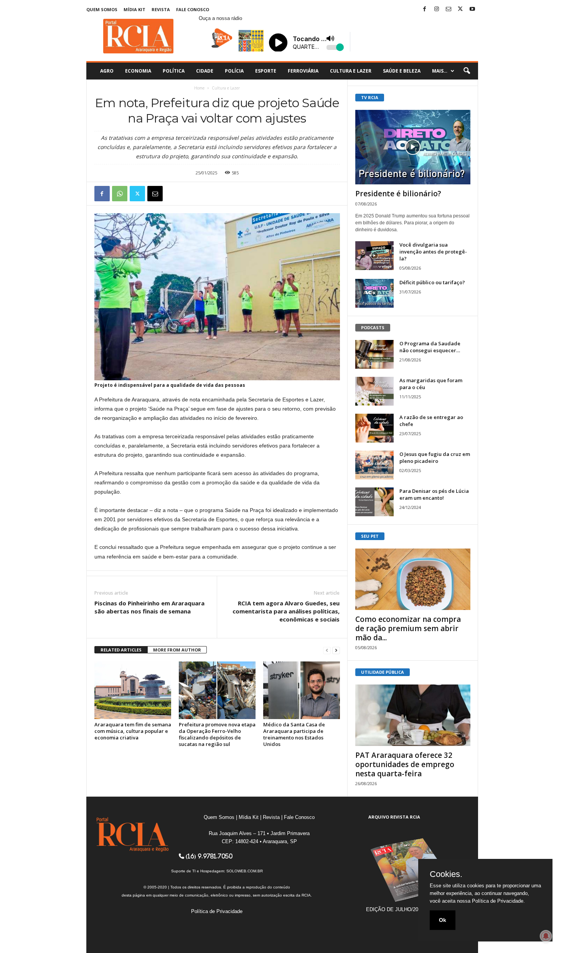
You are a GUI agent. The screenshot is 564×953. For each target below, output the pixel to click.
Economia (138, 71)
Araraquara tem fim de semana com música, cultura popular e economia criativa (132, 731)
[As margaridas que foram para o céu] (374, 391)
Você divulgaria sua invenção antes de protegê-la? (433, 251)
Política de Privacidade (216, 911)
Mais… (439, 71)
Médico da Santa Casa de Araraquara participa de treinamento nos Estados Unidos (294, 734)
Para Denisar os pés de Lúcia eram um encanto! (434, 494)
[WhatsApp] (119, 193)
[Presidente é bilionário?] (412, 147)
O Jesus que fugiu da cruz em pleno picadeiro (434, 457)
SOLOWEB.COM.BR (244, 871)
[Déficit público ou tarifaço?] (374, 293)
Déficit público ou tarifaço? (432, 282)
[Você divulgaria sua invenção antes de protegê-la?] (374, 255)
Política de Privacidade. (498, 901)
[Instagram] (436, 9)
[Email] (155, 193)
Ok (442, 920)
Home (199, 88)
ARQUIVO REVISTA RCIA (394, 817)
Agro (107, 71)
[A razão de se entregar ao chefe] (374, 428)
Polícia (234, 71)
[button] (466, 71)
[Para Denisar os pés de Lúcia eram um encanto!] (374, 501)
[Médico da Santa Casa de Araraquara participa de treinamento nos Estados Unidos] (301, 690)
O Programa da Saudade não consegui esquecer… (429, 347)
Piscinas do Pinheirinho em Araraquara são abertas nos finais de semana (149, 607)
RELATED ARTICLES (121, 650)
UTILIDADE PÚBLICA (382, 672)
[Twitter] (460, 9)
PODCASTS (372, 327)
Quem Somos (101, 9)
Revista (161, 9)
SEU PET (370, 536)
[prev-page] (327, 650)
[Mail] (448, 9)
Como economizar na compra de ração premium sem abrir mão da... (408, 628)
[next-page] (336, 650)
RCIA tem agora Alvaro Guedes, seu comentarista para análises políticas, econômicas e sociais (286, 611)
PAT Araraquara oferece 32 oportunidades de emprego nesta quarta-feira (404, 764)
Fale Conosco (192, 9)
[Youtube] (472, 9)
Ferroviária (303, 71)
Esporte (265, 71)
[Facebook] (424, 9)
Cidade (204, 71)
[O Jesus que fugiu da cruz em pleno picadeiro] (374, 465)
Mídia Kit (134, 9)
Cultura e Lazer (350, 71)
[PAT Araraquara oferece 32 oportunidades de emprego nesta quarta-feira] (412, 715)
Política (174, 71)
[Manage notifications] (546, 936)
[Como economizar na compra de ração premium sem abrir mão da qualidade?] (412, 579)
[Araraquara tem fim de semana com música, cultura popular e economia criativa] (132, 690)
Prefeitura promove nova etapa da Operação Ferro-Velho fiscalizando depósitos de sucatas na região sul (217, 734)
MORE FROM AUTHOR (177, 650)
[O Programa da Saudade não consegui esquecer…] (374, 354)
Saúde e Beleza (402, 71)
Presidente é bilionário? (398, 194)
